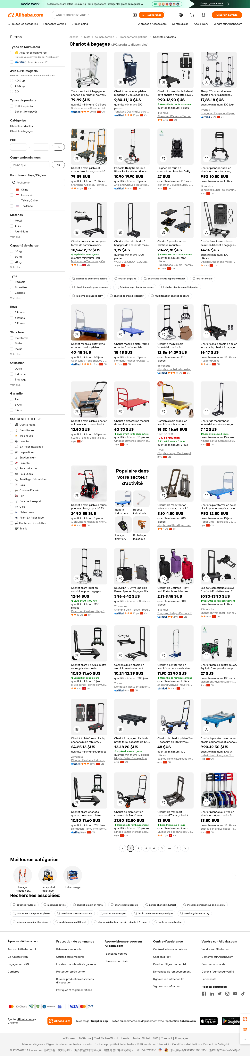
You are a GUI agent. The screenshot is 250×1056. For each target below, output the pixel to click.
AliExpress (69, 1038)
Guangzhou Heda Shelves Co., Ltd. (89, 360)
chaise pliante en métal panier (181, 287)
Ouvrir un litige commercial (169, 964)
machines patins (56, 904)
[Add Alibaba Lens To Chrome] (59, 1021)
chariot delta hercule (126, 904)
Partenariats (209, 979)
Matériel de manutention (99, 36)
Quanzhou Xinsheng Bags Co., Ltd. (89, 611)
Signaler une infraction (166, 986)
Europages (181, 1038)
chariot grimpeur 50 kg (196, 913)
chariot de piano (127, 278)
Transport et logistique (133, 36)
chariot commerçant (115, 913)
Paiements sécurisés (69, 949)
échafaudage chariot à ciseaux (137, 287)
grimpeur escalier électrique (32, 922)
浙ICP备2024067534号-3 (224, 1050)
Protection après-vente (70, 971)
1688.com (85, 1038)
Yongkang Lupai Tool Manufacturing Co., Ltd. (219, 189)
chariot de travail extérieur (129, 295)
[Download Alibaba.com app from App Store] (209, 1021)
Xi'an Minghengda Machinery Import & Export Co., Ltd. (89, 521)
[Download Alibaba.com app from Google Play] (232, 1021)
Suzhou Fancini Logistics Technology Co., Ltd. (89, 437)
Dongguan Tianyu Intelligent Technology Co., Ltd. (219, 113)
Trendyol (166, 1038)
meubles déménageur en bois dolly (206, 904)
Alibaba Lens (25, 1019)
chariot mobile (204, 278)
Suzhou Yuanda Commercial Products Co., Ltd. (89, 108)
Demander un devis (116, 961)
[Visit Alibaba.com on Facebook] (204, 993)
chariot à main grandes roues (92, 287)
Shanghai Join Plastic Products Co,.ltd (132, 609)
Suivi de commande (213, 964)
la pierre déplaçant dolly (89, 295)
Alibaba (74, 36)
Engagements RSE (19, 964)
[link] (245, 1019)
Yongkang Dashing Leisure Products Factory (132, 111)
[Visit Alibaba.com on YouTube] (235, 993)
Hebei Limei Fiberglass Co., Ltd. (219, 521)
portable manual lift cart (72, 922)
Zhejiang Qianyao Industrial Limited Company (132, 184)
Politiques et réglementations (74, 989)
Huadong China (210, 360)
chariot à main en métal (90, 904)
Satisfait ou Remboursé (70, 956)
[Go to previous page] (122, 848)
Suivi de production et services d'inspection (75, 980)
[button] (134, 14)
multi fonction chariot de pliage (172, 295)
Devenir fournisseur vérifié (218, 971)
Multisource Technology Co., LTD (89, 261)
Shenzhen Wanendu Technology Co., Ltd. (175, 116)
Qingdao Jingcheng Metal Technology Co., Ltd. (219, 261)
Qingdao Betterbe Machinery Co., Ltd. (132, 440)
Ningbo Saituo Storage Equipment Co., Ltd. (219, 440)
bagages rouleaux (26, 904)
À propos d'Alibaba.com (23, 941)
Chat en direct (162, 956)
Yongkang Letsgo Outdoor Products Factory (175, 613)
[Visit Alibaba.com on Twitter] (219, 993)
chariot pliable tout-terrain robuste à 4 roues (122, 922)
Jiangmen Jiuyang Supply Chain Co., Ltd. (175, 184)
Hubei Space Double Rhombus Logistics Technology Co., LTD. (175, 264)
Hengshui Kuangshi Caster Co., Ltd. (132, 360)
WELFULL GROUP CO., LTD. (130, 261)
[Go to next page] (185, 848)
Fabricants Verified (116, 953)
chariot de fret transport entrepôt (166, 278)
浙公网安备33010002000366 (189, 1050)
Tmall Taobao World (106, 1038)
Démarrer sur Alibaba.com (217, 956)
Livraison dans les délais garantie (76, 964)
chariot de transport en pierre (33, 913)
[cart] (193, 15)
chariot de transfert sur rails (76, 913)
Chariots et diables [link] (164, 36)
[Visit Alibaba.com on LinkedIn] (211, 993)
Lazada (125, 1038)
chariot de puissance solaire (91, 278)
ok (58, 147)
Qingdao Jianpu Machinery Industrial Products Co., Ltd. (175, 453)
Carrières (13, 971)
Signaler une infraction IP (168, 979)
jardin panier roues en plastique (155, 913)
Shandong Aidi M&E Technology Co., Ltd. (89, 184)
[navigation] (37, 443)
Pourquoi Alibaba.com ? (22, 949)
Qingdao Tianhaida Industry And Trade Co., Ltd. (175, 369)
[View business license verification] (160, 1050)
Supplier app (99, 1020)
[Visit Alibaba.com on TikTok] (243, 993)
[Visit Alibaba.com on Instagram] (227, 993)
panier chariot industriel (162, 904)
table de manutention (170, 922)
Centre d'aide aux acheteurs (170, 949)
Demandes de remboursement (172, 971)
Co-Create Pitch (18, 956)
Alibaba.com (188, 1020)
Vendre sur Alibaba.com (216, 949)
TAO (155, 1038)
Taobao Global (141, 1038)
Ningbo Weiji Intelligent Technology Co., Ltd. (175, 525)
